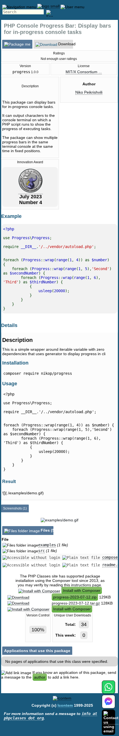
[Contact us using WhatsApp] (108, 690)
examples (47, 545)
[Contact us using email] (111, 722)
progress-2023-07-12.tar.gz (76, 603)
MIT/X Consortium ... (84, 72)
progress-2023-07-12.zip (75, 597)
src (41, 550)
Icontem (65, 705)
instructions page (86, 585)
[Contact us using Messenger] (108, 705)
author (39, 677)
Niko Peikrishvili (88, 92)
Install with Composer (81, 590)
